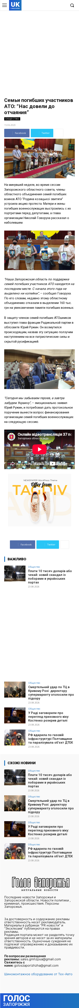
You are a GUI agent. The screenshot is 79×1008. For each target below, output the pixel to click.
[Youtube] (63, 5)
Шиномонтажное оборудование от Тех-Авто (38, 974)
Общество (12, 118)
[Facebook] (43, 5)
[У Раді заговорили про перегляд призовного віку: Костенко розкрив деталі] (14, 715)
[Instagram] (50, 5)
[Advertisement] (39, 52)
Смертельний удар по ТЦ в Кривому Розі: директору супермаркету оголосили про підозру (51, 692)
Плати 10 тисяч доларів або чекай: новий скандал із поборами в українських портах (50, 576)
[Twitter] (56, 5)
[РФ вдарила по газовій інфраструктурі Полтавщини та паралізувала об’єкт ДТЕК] (14, 737)
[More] (59, 133)
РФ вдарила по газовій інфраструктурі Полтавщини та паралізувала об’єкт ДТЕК (50, 738)
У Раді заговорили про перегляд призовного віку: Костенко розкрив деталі (48, 716)
